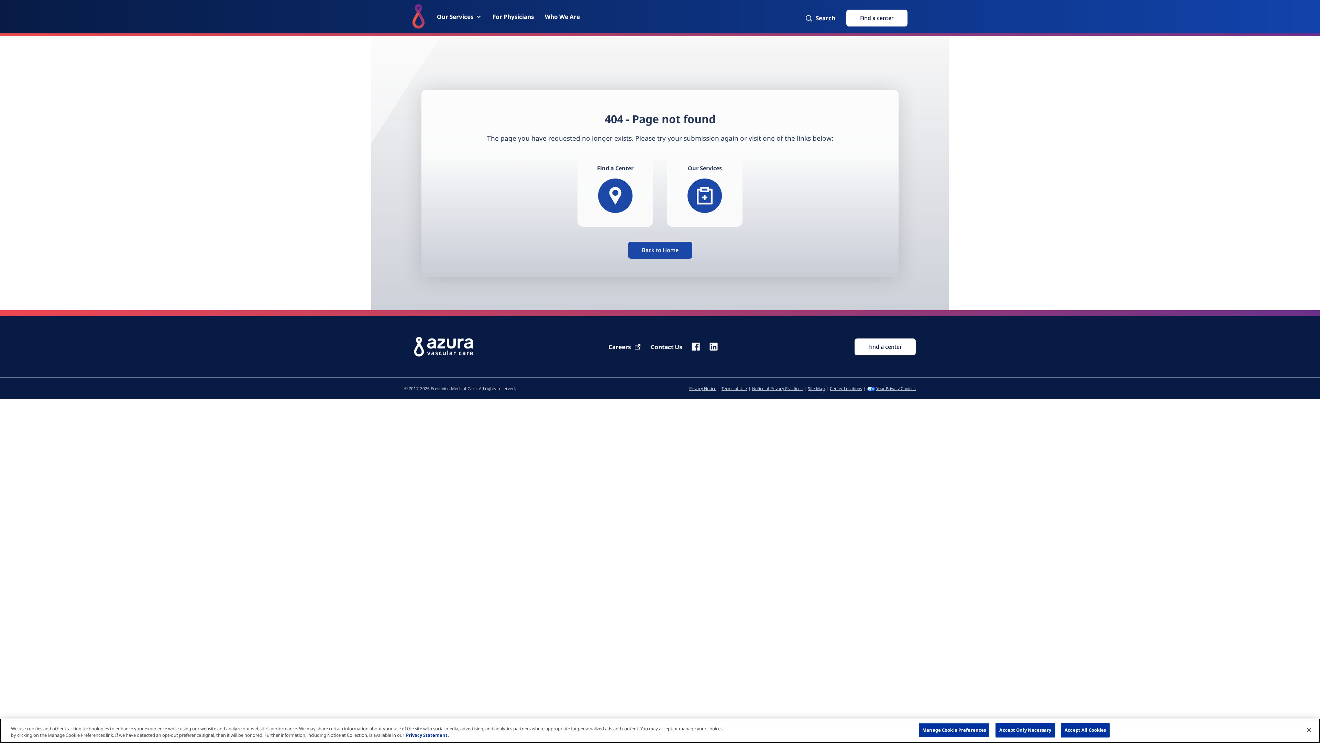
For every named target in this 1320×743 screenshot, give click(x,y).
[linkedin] (714, 347)
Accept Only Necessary (1025, 730)
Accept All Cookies (1085, 730)
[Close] (1309, 729)
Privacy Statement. (427, 735)
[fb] (696, 347)
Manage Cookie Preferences (954, 730)
